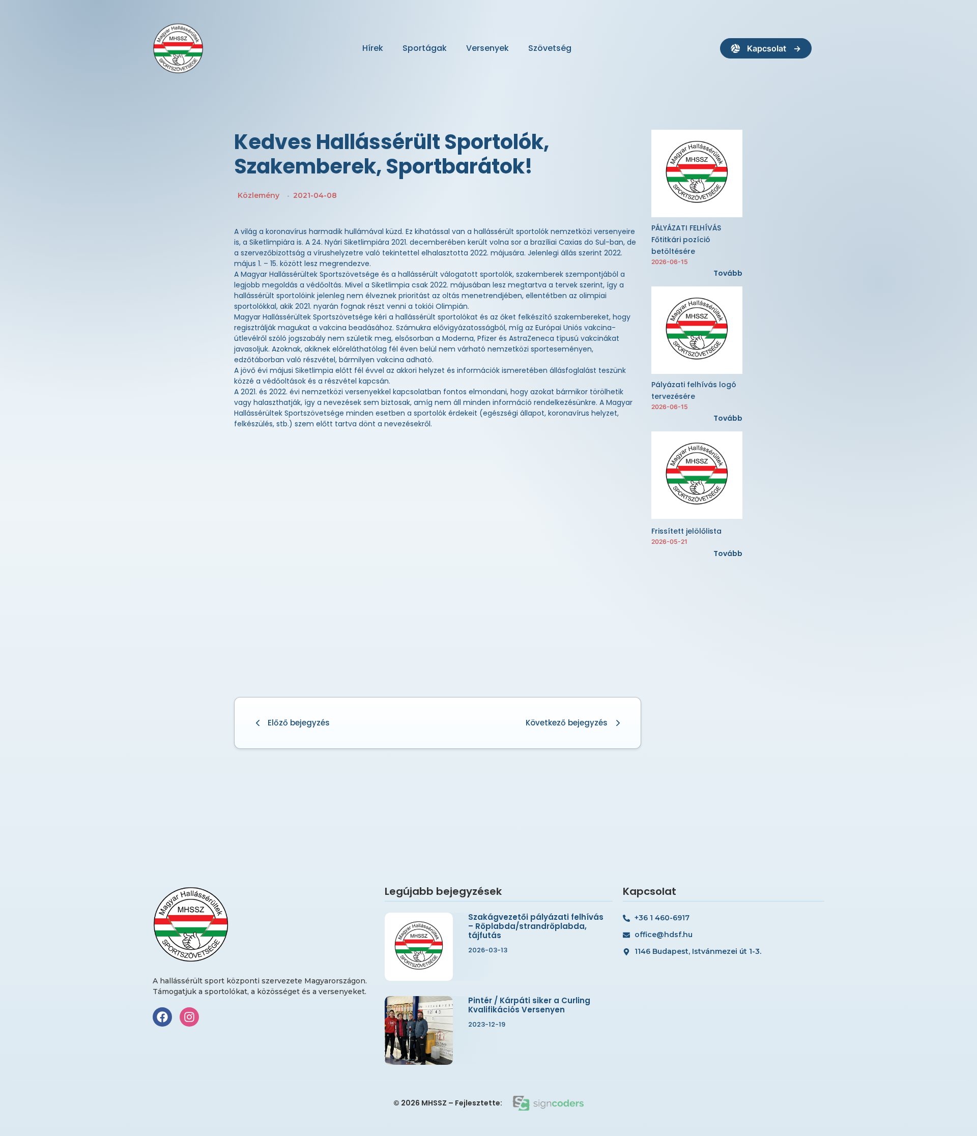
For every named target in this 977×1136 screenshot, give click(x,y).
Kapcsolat (766, 48)
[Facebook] (162, 1017)
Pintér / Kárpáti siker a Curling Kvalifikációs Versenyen (529, 1005)
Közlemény (258, 195)
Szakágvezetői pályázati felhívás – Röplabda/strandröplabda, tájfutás (536, 926)
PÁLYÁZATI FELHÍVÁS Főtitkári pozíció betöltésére (686, 239)
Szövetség (549, 48)
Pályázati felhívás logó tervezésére (693, 390)
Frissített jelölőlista (686, 531)
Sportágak (425, 48)
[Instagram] (189, 1017)
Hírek (372, 48)
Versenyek (487, 48)
